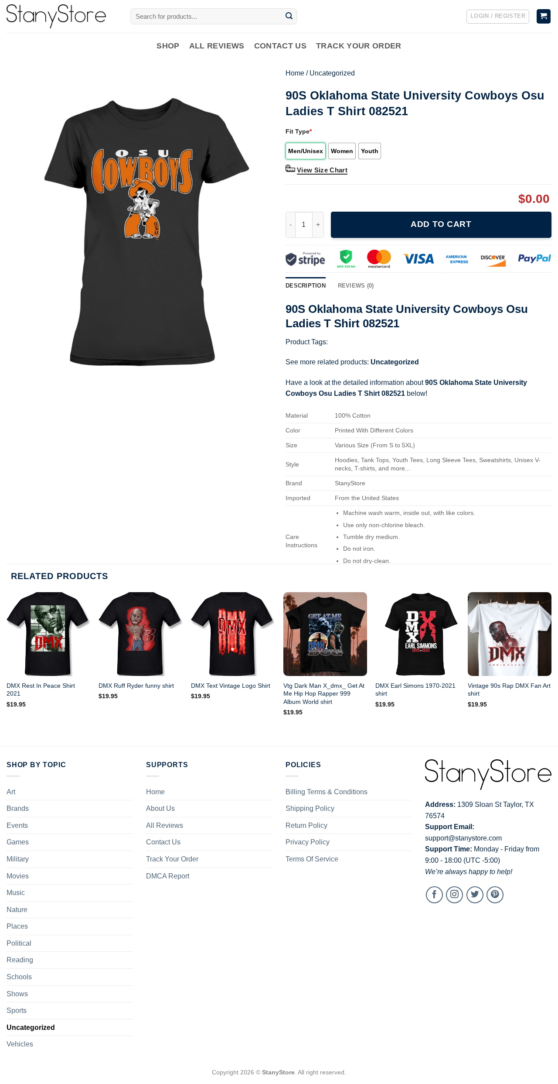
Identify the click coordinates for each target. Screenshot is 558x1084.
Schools (19, 977)
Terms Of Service (312, 859)
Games (18, 842)
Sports (17, 1010)
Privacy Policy (308, 842)
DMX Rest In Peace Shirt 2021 (41, 689)
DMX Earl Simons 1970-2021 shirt (415, 689)
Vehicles (20, 1044)
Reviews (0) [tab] (356, 285)
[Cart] (544, 16)
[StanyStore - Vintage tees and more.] (62, 16)
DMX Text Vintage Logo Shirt (230, 685)
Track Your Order (358, 45)
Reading (20, 960)
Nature (17, 909)
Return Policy (306, 825)
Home (295, 73)
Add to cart (441, 224)
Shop (168, 45)
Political (19, 943)
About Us (160, 808)
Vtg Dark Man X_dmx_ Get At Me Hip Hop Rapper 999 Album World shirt (323, 693)
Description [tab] (306, 285)
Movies (18, 876)
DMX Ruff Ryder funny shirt (136, 685)
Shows (17, 994)
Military (18, 859)
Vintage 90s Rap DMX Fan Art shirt (509, 689)
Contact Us (280, 45)
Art (11, 792)
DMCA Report (167, 876)
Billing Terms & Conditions (326, 792)
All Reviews (217, 45)
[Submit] (289, 16)
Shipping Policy (310, 808)
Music (16, 892)
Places (17, 926)
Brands (18, 808)
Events (17, 825)
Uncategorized (332, 73)
